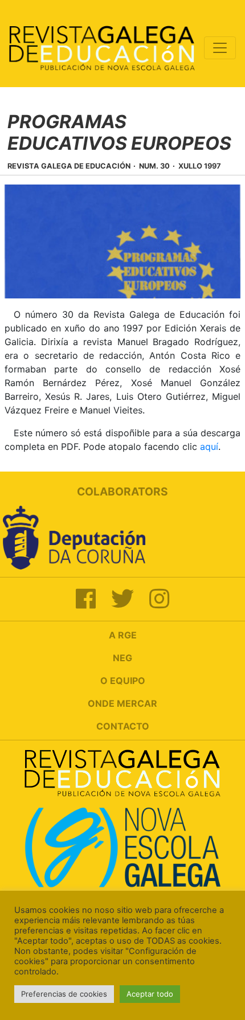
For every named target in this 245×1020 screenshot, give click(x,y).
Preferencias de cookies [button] (64, 993)
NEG (122, 657)
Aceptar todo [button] (149, 993)
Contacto (122, 726)
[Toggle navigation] (220, 47)
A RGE (123, 635)
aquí (209, 446)
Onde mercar (122, 703)
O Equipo (122, 680)
